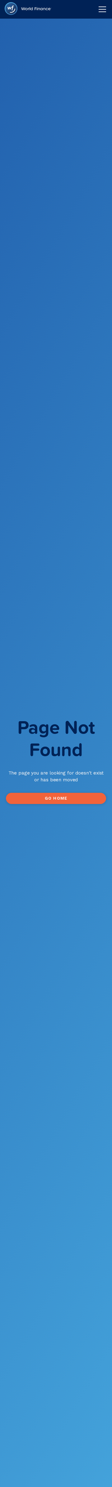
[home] (28, 9)
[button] (101, 9)
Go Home (56, 798)
